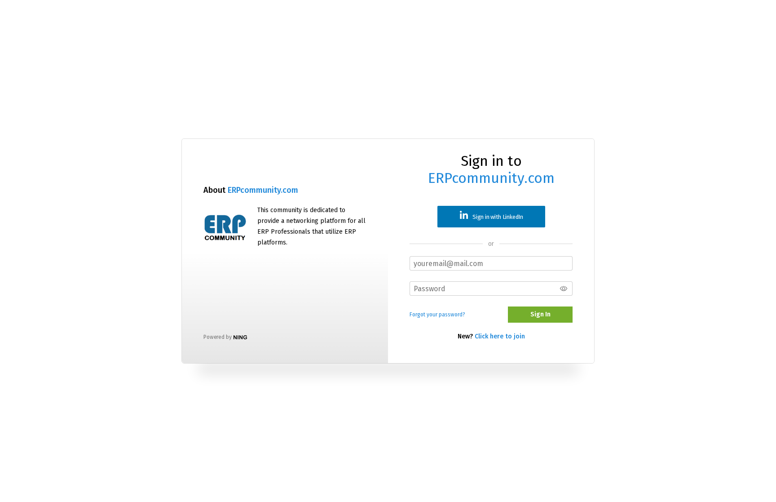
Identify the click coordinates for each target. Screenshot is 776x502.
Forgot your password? (437, 314)
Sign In (540, 314)
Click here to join (500, 336)
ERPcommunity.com (263, 190)
